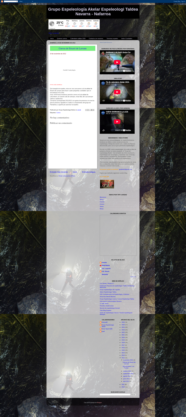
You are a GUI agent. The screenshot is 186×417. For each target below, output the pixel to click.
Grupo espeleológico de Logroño (110, 289)
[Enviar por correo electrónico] (86, 110)
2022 (123, 332)
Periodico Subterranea (107, 306)
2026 (123, 322)
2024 (123, 327)
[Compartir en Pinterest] (93, 110)
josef (103, 331)
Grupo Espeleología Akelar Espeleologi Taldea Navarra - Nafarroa (93, 11)
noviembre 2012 (128, 360)
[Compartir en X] (90, 110)
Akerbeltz (105, 274)
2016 (123, 347)
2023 (123, 330)
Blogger (99, 402)
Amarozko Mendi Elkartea (108, 296)
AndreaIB (104, 322)
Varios (102, 206)
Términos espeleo (112, 38)
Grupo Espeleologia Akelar (108, 325)
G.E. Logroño (106, 268)
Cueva (58, 112)
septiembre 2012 (128, 373)
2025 (123, 324)
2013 (123, 355)
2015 (123, 350)
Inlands (104, 262)
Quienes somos (62, 38)
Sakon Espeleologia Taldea (108, 292)
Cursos (102, 204)
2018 (123, 342)
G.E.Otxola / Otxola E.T (107, 283)
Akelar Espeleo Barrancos (106, 42)
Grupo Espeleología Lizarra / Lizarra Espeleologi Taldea (117, 299)
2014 (123, 353)
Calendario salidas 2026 (77, 38)
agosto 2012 (127, 376)
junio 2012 (126, 379)
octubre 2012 (127, 371)
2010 (123, 387)
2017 (123, 345)
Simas (102, 199)
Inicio (52, 38)
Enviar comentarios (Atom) (67, 176)
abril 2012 (126, 381)
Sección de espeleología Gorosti (110, 308)
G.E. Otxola (105, 271)
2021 (123, 335)
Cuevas (102, 202)
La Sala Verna (104, 303)
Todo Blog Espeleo (105, 310)
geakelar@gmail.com (125, 169)
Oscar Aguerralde (107, 329)
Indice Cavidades (126, 38)
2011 (123, 384)
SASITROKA (106, 265)
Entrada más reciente (59, 172)
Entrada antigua (88, 172)
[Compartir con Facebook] (92, 110)
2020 (123, 337)
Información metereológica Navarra (110, 301)
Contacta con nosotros (96, 38)
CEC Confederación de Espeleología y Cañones (114, 294)
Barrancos (103, 197)
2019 (123, 340)
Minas (101, 209)
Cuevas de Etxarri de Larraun (73, 48)
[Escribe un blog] (88, 110)
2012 (123, 358)
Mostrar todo (133, 276)
